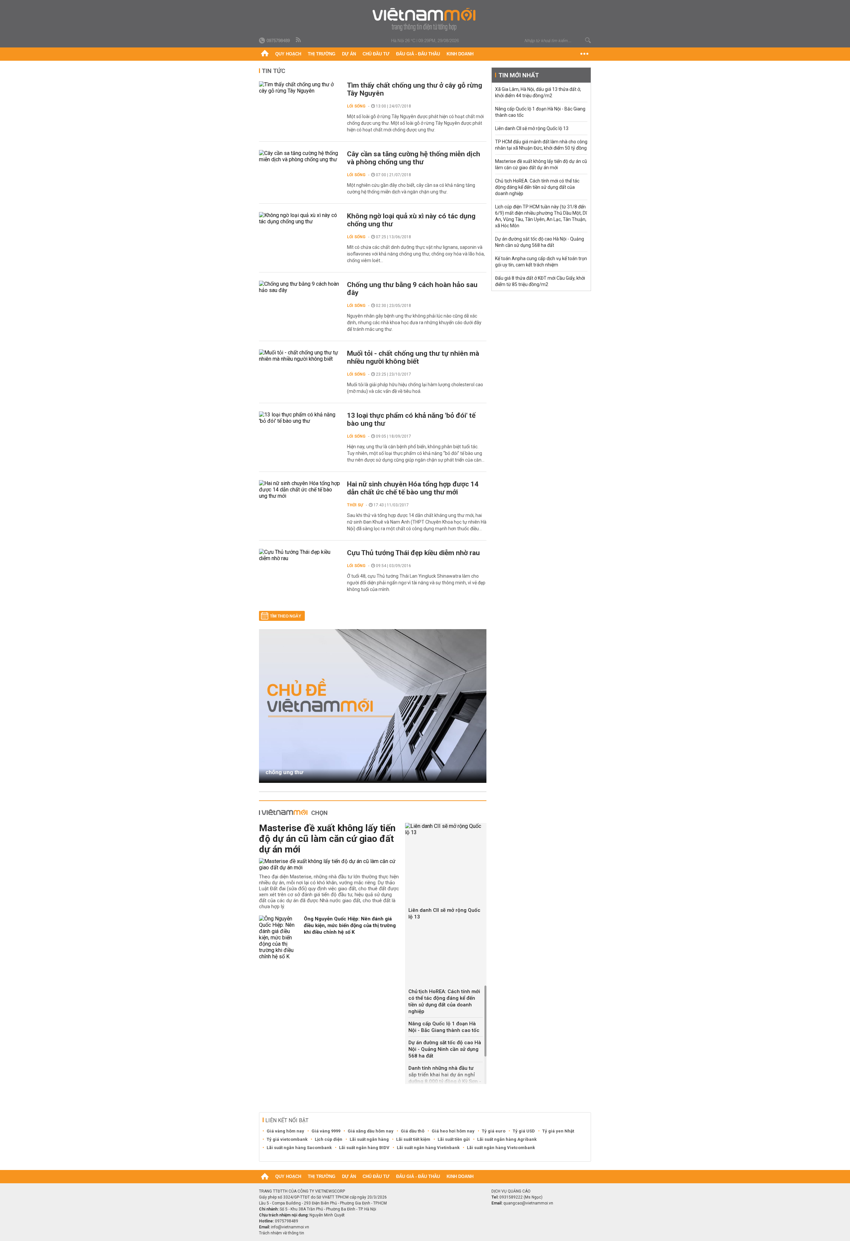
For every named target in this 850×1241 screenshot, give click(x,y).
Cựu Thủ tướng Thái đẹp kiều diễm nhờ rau (413, 553)
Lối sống (356, 106)
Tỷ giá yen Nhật (558, 1131)
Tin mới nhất (518, 75)
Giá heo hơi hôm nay (453, 1131)
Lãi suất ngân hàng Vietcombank (501, 1147)
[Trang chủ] (265, 54)
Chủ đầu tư (376, 53)
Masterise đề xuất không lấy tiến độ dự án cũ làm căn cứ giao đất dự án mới (327, 839)
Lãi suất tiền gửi (454, 1139)
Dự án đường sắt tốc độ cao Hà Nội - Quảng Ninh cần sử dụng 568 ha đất (444, 1049)
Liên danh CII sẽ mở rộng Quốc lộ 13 (444, 913)
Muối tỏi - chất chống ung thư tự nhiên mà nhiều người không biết (413, 357)
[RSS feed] (299, 40)
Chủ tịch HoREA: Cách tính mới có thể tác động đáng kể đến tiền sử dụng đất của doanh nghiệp (444, 1001)
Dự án (349, 53)
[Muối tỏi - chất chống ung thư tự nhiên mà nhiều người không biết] (299, 355)
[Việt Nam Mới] (425, 19)
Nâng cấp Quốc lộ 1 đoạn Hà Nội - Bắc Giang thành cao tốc (443, 1027)
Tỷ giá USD (524, 1131)
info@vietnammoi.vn (290, 1227)
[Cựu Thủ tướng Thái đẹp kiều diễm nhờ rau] (299, 555)
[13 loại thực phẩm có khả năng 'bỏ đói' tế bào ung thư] (299, 417)
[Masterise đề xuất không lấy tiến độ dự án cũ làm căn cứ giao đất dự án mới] (329, 864)
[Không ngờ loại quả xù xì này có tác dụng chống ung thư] (299, 218)
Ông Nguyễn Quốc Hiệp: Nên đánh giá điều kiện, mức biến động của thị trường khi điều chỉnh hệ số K (350, 925)
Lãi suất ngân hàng (369, 1139)
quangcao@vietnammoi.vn (528, 1203)
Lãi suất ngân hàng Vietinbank (428, 1147)
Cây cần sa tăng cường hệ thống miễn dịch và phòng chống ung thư (413, 158)
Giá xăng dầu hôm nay (370, 1131)
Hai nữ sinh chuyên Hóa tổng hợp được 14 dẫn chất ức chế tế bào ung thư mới (412, 488)
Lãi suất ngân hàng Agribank (507, 1139)
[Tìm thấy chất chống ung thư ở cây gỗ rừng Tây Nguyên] (299, 87)
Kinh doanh (460, 53)
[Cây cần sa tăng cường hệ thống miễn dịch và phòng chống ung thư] (299, 156)
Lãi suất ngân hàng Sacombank (299, 1147)
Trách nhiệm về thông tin (281, 1233)
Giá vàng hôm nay (285, 1131)
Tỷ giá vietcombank (287, 1139)
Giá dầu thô (412, 1131)
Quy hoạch (288, 53)
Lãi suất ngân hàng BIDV (364, 1147)
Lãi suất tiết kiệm (413, 1139)
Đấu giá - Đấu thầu (418, 53)
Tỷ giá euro (493, 1131)
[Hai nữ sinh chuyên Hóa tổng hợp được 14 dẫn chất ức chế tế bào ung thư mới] (299, 489)
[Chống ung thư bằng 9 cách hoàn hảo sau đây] (299, 287)
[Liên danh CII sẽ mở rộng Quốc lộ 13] (445, 829)
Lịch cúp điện (328, 1139)
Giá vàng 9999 (325, 1131)
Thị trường (321, 53)
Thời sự (355, 505)
